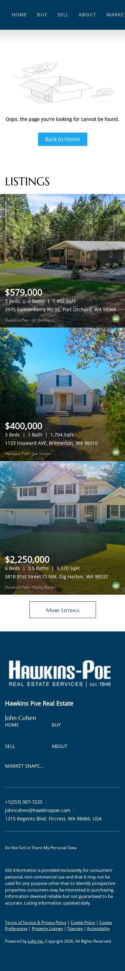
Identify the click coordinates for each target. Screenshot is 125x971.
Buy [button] (42, 14)
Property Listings (47, 928)
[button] (13, 726)
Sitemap (75, 928)
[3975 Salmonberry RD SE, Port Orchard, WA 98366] (62, 261)
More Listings (62, 610)
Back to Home (62, 139)
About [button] (87, 14)
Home (19, 14)
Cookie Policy (83, 922)
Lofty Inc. (36, 941)
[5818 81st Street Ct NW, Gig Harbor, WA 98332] (62, 528)
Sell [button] (63, 14)
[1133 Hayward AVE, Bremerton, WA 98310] (62, 394)
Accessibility (98, 928)
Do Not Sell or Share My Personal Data (41, 847)
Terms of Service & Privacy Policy (35, 922)
